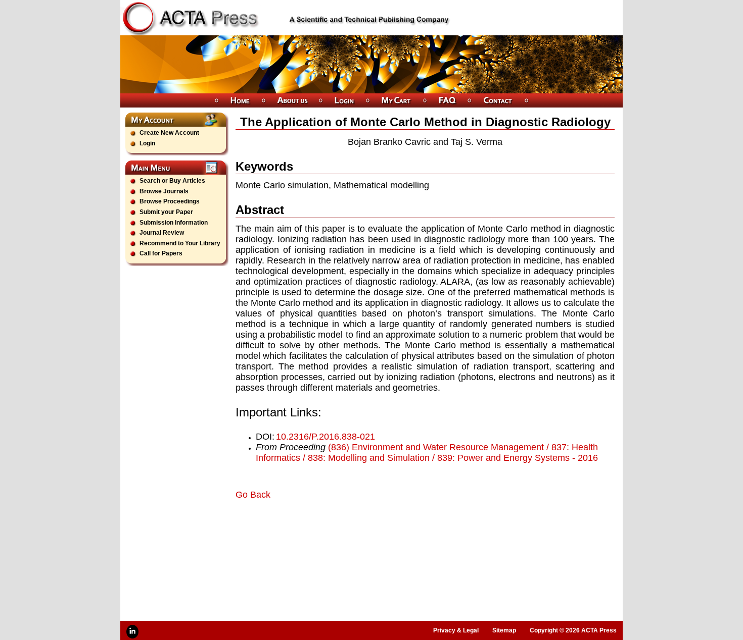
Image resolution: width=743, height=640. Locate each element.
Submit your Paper (166, 212)
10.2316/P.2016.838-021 (325, 437)
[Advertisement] (354, 528)
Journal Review (162, 232)
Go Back (253, 495)
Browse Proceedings (170, 201)
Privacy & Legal (456, 630)
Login (147, 143)
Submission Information (174, 222)
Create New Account (169, 132)
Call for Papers (161, 253)
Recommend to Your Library (180, 243)
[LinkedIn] (132, 631)
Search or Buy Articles (172, 180)
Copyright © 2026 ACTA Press (573, 630)
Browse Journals (164, 191)
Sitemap (504, 630)
